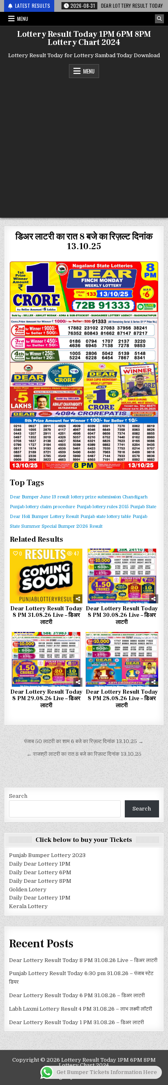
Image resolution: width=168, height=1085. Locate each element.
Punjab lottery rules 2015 (102, 506)
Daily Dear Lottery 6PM (40, 872)
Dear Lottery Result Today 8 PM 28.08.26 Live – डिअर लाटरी (122, 699)
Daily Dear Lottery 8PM (40, 881)
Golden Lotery (27, 889)
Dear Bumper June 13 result (39, 497)
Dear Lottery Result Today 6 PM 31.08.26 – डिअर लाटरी (77, 995)
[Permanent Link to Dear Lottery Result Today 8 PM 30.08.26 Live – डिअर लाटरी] (122, 576)
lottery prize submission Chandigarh (109, 497)
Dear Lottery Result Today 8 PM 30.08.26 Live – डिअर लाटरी (122, 615)
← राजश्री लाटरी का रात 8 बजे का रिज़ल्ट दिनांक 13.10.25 (84, 754)
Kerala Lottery (28, 906)
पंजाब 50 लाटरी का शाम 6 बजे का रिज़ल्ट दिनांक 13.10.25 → (84, 741)
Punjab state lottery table (105, 516)
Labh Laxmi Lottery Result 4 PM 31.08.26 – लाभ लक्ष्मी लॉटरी (80, 1009)
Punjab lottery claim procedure (42, 506)
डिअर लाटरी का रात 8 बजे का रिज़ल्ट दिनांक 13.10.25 (83, 241)
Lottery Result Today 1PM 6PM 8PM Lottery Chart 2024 (84, 38)
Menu (22, 18)
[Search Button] (159, 18)
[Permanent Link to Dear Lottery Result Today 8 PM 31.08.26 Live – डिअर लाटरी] (46, 576)
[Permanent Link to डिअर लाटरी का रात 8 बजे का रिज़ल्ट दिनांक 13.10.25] (84, 365)
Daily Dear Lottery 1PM (40, 864)
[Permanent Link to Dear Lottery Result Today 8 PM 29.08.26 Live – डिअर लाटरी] (46, 659)
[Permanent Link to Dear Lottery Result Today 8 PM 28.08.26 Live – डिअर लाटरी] (122, 659)
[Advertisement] (84, 146)
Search (18, 796)
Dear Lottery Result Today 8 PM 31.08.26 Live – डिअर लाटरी (46, 615)
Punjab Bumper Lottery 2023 (47, 855)
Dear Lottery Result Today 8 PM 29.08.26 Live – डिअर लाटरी (46, 699)
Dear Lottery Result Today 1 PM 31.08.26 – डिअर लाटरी (76, 1022)
